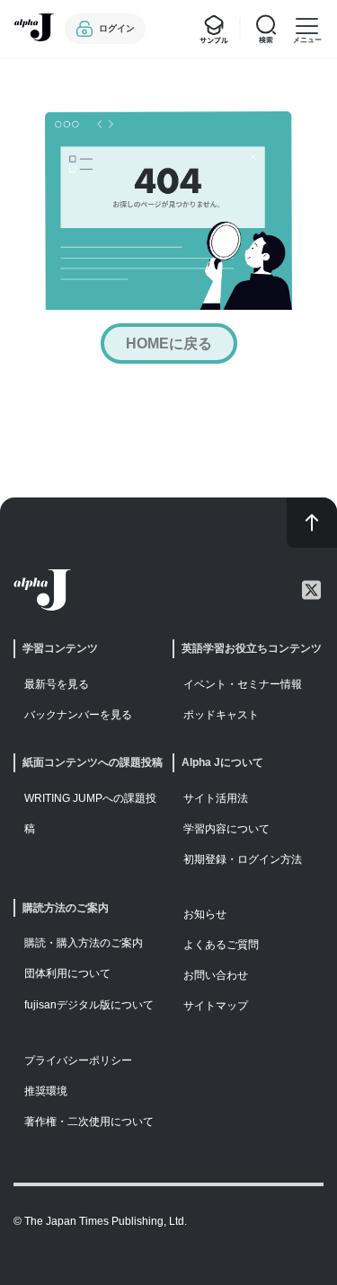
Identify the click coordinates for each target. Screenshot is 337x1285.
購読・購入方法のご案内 (83, 943)
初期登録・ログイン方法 (242, 859)
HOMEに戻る (169, 343)
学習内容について (226, 829)
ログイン (117, 28)
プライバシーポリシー (78, 1060)
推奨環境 (45, 1091)
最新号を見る (56, 684)
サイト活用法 (215, 798)
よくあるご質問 (221, 944)
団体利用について (67, 973)
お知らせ (204, 914)
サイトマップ (215, 1005)
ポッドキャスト (221, 715)
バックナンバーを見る (78, 715)
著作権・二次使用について (89, 1121)
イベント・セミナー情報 (242, 684)
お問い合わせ (215, 975)
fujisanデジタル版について (89, 1005)
